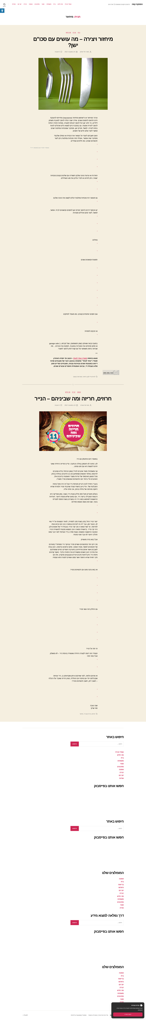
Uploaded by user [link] (37, 147)
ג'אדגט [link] (121, 887)
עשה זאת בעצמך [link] (77, 376)
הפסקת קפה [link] (137, 4)
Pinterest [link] (47, 147)
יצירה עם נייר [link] (87, 714)
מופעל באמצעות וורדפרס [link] (78, 1015)
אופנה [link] (31, 4)
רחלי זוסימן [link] (83, 52)
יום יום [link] (20, 4)
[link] (2, 10)
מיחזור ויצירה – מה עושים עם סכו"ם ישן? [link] (73, 42)
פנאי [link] (43, 4)
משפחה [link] (48, 4)
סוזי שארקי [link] (83, 405)
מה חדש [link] (60, 4)
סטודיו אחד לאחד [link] (80, 358)
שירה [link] (122, 908)
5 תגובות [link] (57, 52)
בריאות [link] (121, 885)
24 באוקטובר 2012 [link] (70, 52)
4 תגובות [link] (57, 405)
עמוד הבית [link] (68, 4)
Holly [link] (43, 147)
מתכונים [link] (37, 4)
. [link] (97, 143)
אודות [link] (14, 4)
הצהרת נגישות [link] (92, 1015)
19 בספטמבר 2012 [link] (70, 405)
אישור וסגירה (127, 1014)
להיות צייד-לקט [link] (91, 376)
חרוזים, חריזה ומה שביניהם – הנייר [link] (72, 399)
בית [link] (54, 4)
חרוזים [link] (93, 714)
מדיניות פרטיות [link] (103, 1015)
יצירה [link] (25, 4)
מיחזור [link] (84, 376)
